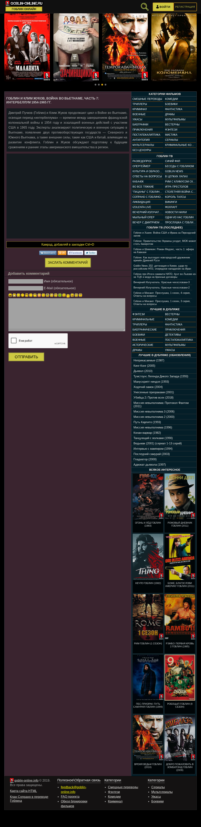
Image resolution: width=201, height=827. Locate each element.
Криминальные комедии (180, 145)
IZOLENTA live (141, 207)
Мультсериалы (143, 145)
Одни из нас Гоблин (179, 217)
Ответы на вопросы (147, 176)
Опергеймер (141, 166)
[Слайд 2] (99, 85)
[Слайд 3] (102, 85)
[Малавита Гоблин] (27, 47)
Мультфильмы (175, 119)
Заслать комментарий (68, 262)
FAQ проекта (70, 796)
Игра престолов (176, 186)
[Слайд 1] (95, 85)
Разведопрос (142, 161)
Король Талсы (175, 196)
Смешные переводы (147, 99)
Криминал (139, 109)
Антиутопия (141, 139)
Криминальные (143, 319)
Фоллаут (171, 207)
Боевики (171, 104)
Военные (139, 114)
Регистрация (185, 7)
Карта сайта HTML (23, 791)
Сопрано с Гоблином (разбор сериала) (147, 196)
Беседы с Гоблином (179, 166)
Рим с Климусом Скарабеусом (180, 181)
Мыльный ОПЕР (143, 217)
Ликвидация (141, 202)
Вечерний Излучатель (147, 212)
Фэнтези (171, 129)
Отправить (26, 357)
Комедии (171, 99)
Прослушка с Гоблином (180, 222)
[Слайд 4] (105, 85)
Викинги (171, 202)
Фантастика (173, 109)
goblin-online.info (26, 780)
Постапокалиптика (146, 134)
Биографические (144, 329)
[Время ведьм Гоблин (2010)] (125, 47)
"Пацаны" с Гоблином (147, 191)
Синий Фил (172, 161)
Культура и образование (147, 171)
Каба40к (138, 181)
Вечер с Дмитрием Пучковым (147, 222)
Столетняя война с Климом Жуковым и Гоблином (180, 191)
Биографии (140, 124)
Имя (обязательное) (58, 281)
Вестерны (172, 124)
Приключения (142, 129)
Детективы (173, 334)
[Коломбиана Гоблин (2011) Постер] (174, 47)
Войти (165, 6)
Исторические (142, 345)
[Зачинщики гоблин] (76, 47)
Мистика (171, 134)
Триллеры (139, 104)
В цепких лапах (176, 176)
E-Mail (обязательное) (60, 288)
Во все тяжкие (143, 186)
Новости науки (176, 212)
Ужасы (137, 119)
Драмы (170, 114)
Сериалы (171, 139)
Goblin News (174, 171)
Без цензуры (141, 150)
